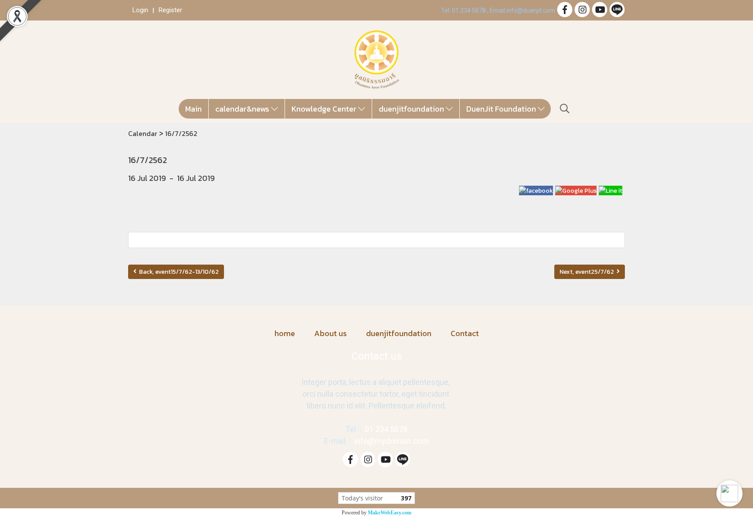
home (285, 333)
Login (140, 10)
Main (193, 109)
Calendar (142, 133)
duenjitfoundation (412, 109)
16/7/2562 (181, 133)
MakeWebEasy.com (389, 513)
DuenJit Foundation (502, 109)
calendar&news (243, 109)
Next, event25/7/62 (588, 271)
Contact (465, 333)
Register (170, 10)
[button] (729, 493)
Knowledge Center (325, 109)
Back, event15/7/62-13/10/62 (177, 271)
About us (330, 333)
